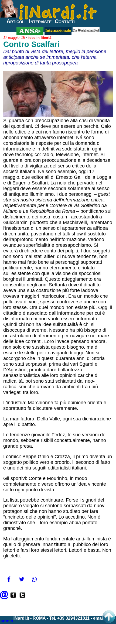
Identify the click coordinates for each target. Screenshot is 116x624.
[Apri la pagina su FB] (13, 597)
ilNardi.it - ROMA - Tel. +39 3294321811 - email (58, 618)
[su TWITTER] (22, 597)
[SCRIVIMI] (4, 597)
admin (7, 621)
